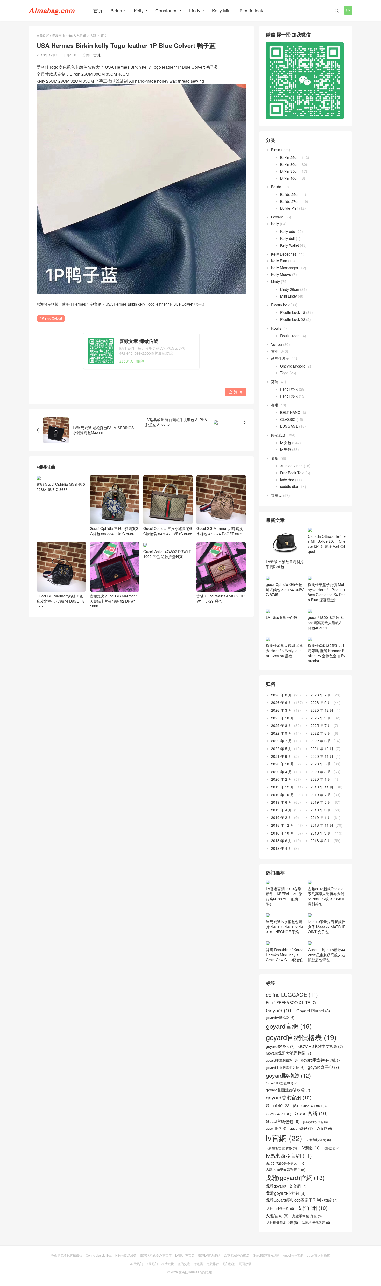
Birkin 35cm (289, 171)
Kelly (139, 10)
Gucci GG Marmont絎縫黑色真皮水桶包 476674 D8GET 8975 (60, 601)
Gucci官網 (311, 1113)
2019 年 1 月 (321, 817)
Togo (284, 372)
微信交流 (184, 1263)
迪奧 (274, 458)
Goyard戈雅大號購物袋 (288, 1053)
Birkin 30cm (289, 164)
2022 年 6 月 (321, 740)
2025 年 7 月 (321, 725)
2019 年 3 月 (321, 809)
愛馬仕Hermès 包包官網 (69, 35)
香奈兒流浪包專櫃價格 (66, 1255)
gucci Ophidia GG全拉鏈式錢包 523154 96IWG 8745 (285, 589)
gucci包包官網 (293, 1255)
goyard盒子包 (323, 1067)
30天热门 (136, 1263)
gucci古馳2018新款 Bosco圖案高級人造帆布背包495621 (326, 622)
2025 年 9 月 (321, 717)
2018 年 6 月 (281, 840)
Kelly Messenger (284, 267)
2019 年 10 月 (282, 794)
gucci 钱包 (301, 1128)
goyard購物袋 (288, 1075)
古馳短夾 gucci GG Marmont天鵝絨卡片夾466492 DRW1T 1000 (114, 601)
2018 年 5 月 (321, 840)
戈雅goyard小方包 (285, 1193)
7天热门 (152, 1263)
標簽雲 (198, 1263)
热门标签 (229, 1263)
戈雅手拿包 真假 (307, 1216)
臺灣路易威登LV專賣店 (156, 1255)
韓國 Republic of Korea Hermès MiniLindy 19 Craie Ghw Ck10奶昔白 (285, 954)
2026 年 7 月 (321, 694)
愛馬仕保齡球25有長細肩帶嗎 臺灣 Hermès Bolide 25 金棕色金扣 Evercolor (326, 653)
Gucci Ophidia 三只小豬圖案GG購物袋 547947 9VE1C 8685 (167, 531)
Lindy (194, 10)
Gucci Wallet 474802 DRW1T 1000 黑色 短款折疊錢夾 (167, 554)
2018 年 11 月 (322, 825)
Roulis (276, 328)
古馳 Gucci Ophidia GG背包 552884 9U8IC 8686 (61, 487)
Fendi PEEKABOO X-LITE (291, 1002)
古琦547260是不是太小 (285, 1163)
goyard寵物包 (280, 1046)
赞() (235, 391)
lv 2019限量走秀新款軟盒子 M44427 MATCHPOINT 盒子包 (326, 926)
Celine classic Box (99, 1255)
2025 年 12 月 (322, 710)
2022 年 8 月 (321, 733)
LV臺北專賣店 (184, 1255)
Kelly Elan (279, 260)
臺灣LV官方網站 (209, 1255)
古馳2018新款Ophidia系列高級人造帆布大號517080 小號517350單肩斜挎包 (326, 896)
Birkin (116, 10)
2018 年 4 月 (281, 848)
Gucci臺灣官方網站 (266, 1255)
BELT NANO (290, 412)
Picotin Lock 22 (292, 319)
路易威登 (278, 434)
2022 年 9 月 (281, 733)
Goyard (277, 217)
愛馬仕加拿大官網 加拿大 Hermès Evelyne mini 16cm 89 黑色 (284, 650)
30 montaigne (291, 465)
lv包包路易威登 (125, 1255)
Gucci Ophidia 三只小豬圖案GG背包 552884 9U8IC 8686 (114, 531)
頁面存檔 (245, 1263)
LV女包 (324, 1128)
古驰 (93, 35)
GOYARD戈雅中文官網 (320, 1046)
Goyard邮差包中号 (282, 1083)
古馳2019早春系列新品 (285, 1169)
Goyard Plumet (313, 1011)
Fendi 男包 (289, 396)
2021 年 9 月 (281, 756)
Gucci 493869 (314, 1106)
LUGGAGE (289, 426)
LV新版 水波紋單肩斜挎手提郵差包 (285, 564)
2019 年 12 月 (282, 786)
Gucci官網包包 (282, 1121)
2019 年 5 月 (321, 802)
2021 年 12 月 (322, 748)
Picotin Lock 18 (292, 312)
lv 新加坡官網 (318, 1139)
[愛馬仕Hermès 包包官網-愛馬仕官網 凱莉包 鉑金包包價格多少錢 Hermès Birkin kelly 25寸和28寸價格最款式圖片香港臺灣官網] (52, 10)
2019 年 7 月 (321, 794)
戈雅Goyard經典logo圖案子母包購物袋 (301, 1200)
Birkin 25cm (289, 157)
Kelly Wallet (289, 245)
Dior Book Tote (292, 472)
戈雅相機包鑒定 (315, 1222)
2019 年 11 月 (322, 786)
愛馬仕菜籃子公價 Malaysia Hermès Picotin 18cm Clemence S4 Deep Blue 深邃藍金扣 (327, 592)
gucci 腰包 (276, 1128)
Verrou (276, 344)
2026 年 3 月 (281, 710)
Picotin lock (251, 10)
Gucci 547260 (278, 1114)
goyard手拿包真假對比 (285, 1067)
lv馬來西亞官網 (289, 1155)
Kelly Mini (222, 10)
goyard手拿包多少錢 (321, 1060)
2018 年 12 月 (282, 825)
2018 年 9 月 (321, 833)
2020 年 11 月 (322, 756)
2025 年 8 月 (281, 725)
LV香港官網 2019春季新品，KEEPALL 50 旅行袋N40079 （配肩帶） (284, 896)
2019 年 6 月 (281, 802)
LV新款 (309, 1148)
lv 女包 (285, 442)
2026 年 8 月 (281, 694)
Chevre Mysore (292, 366)
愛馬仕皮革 (280, 358)
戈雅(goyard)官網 (295, 1178)
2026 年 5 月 (321, 702)
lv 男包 (285, 449)
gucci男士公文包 (315, 1122)
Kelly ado (287, 231)
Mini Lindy (288, 296)
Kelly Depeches (284, 254)
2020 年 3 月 (321, 771)
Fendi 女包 (289, 389)
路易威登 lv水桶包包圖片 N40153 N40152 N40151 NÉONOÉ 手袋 (284, 926)
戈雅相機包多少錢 (282, 1222)
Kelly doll (287, 238)
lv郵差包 (331, 1148)
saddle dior (289, 486)
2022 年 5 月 (281, 748)
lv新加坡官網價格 (281, 1148)
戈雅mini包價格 (280, 1208)
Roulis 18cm (290, 335)
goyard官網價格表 (301, 1037)
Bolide (276, 186)
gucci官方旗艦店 (318, 1255)
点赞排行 (213, 1263)
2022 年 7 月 (281, 740)
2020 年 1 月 (321, 779)
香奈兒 (276, 495)
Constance (166, 10)
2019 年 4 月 (281, 809)
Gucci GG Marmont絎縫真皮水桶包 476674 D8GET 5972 (219, 531)
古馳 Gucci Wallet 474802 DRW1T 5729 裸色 (220, 598)
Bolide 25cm (290, 194)
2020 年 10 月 (282, 763)
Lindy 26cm (289, 289)
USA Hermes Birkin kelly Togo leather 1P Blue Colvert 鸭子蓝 (155, 304)
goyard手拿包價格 (282, 1060)
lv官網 (284, 1138)
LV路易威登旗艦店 (236, 1255)
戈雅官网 (277, 1216)
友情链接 (167, 1263)
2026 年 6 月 (281, 702)
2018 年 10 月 (282, 833)
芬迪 (274, 381)
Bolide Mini (289, 208)
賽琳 (274, 404)
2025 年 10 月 (282, 717)
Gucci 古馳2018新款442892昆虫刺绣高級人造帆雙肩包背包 (326, 954)
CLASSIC (287, 419)
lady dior (287, 479)
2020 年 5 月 (321, 763)
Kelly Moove (281, 274)
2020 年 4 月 (281, 771)
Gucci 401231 (282, 1105)
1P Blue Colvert (51, 318)
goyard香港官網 (288, 1097)
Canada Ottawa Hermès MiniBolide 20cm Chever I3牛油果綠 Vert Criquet (327, 544)
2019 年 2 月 (281, 817)
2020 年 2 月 (281, 779)
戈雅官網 (312, 1207)
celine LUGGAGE (292, 994)
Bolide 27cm (290, 201)
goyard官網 (289, 1025)
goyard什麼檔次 (280, 1017)
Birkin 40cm (289, 178)
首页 (98, 10)
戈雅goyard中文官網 (286, 1186)
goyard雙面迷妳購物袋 (288, 1089)
